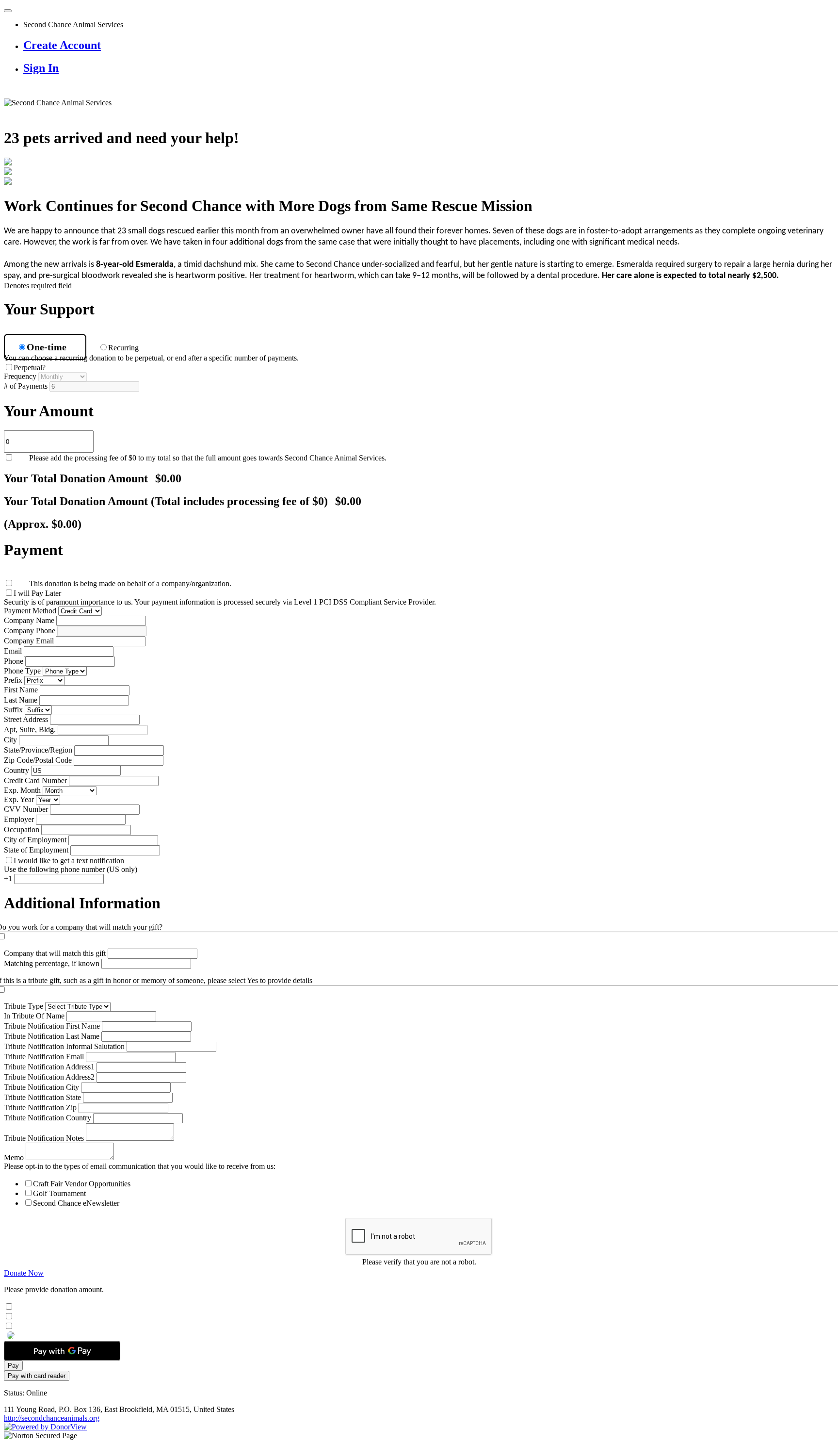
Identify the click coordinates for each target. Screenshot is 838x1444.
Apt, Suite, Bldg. (30, 729)
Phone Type (22, 671)
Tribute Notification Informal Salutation (64, 1046)
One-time (49, 347)
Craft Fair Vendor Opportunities (81, 1184)
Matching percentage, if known (51, 963)
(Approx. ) (42, 524)
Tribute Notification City (41, 1087)
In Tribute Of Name (34, 1016)
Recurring (125, 348)
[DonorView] (45, 1427)
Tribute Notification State (42, 1097)
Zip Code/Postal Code (38, 760)
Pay (13, 1365)
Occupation (21, 829)
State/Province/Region (38, 750)
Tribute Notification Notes (44, 1138)
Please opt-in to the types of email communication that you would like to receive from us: (139, 1166)
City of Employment (35, 840)
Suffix (13, 710)
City (10, 740)
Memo (14, 1157)
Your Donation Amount (92, 478)
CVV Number (26, 809)
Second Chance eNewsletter (76, 1203)
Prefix (13, 680)
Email (13, 651)
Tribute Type (23, 1006)
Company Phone (29, 630)
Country (16, 770)
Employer (19, 819)
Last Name (20, 700)
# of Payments (26, 386)
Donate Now (24, 1273)
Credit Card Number (35, 780)
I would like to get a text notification (69, 860)
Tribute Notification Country (47, 1118)
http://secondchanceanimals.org (51, 1418)
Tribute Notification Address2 (49, 1077)
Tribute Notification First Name (52, 1026)
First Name (21, 690)
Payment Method (30, 611)
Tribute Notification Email (44, 1056)
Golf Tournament (59, 1193)
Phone (13, 661)
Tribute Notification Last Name (51, 1036)
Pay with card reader (36, 1375)
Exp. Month (22, 790)
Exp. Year (19, 799)
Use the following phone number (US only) (70, 869)
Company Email (29, 641)
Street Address (26, 719)
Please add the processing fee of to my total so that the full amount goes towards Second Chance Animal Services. (208, 458)
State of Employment (36, 850)
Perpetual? (30, 367)
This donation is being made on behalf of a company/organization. (130, 583)
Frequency (20, 376)
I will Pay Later (37, 593)
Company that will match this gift (55, 953)
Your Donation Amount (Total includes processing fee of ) (182, 501)
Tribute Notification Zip (40, 1107)
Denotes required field (38, 285)
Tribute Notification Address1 (49, 1067)
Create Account (62, 45)
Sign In (41, 68)
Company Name (29, 620)
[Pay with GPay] (62, 1351)
